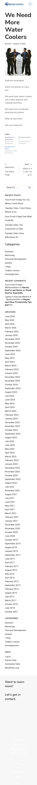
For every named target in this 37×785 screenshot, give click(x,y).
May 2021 (9, 506)
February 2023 (12, 460)
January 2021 (11, 521)
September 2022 (13, 479)
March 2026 (10, 328)
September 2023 (13, 434)
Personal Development (15, 259)
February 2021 (12, 517)
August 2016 (11, 570)
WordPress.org (12, 668)
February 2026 (12, 331)
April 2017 (10, 562)
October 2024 (11, 384)
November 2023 (12, 426)
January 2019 (11, 551)
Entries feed (10, 660)
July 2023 (9, 441)
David (9, 44)
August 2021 (11, 494)
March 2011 (10, 600)
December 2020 (12, 524)
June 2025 (10, 354)
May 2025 (9, 358)
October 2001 (11, 612)
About (18, 763)
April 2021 (10, 509)
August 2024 (11, 392)
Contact (18, 767)
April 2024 (10, 407)
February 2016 (12, 581)
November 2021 (12, 490)
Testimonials (19, 772)
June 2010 (10, 608)
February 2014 (12, 589)
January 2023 (11, 464)
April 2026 (10, 324)
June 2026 (10, 316)
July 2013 (9, 596)
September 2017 (13, 555)
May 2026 (9, 320)
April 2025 (10, 362)
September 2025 (13, 350)
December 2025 (12, 339)
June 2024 (10, 399)
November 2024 (12, 381)
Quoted (8, 263)
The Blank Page (9, 171)
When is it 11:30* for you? (27, 169)
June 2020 (10, 536)
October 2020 (11, 532)
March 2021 (10, 513)
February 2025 (12, 369)
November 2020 (12, 528)
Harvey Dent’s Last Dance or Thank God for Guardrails (18, 290)
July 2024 (9, 396)
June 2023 (10, 445)
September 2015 (13, 585)
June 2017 (10, 559)
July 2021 (9, 498)
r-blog (7, 266)
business (9, 251)
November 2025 (12, 343)
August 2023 (11, 437)
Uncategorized (11, 274)
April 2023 (10, 452)
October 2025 (11, 346)
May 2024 (9, 403)
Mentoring (10, 255)
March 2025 (10, 365)
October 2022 (11, 475)
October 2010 (11, 604)
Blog (18, 776)
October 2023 (11, 430)
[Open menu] (30, 4)
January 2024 (11, 418)
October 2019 (11, 540)
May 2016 (9, 574)
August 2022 (11, 483)
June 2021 (10, 502)
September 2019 (13, 543)
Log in (8, 656)
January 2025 (11, 373)
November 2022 (12, 471)
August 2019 (11, 547)
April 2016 (10, 577)
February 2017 (12, 566)
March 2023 (10, 456)
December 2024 (12, 377)
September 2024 (13, 388)
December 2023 (12, 422)
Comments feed (12, 664)
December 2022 (12, 468)
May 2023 (9, 449)
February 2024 (12, 415)
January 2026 (11, 335)
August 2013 (11, 593)
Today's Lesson (12, 270)
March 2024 (10, 411)
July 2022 (9, 487)
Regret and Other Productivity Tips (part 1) (18, 302)
